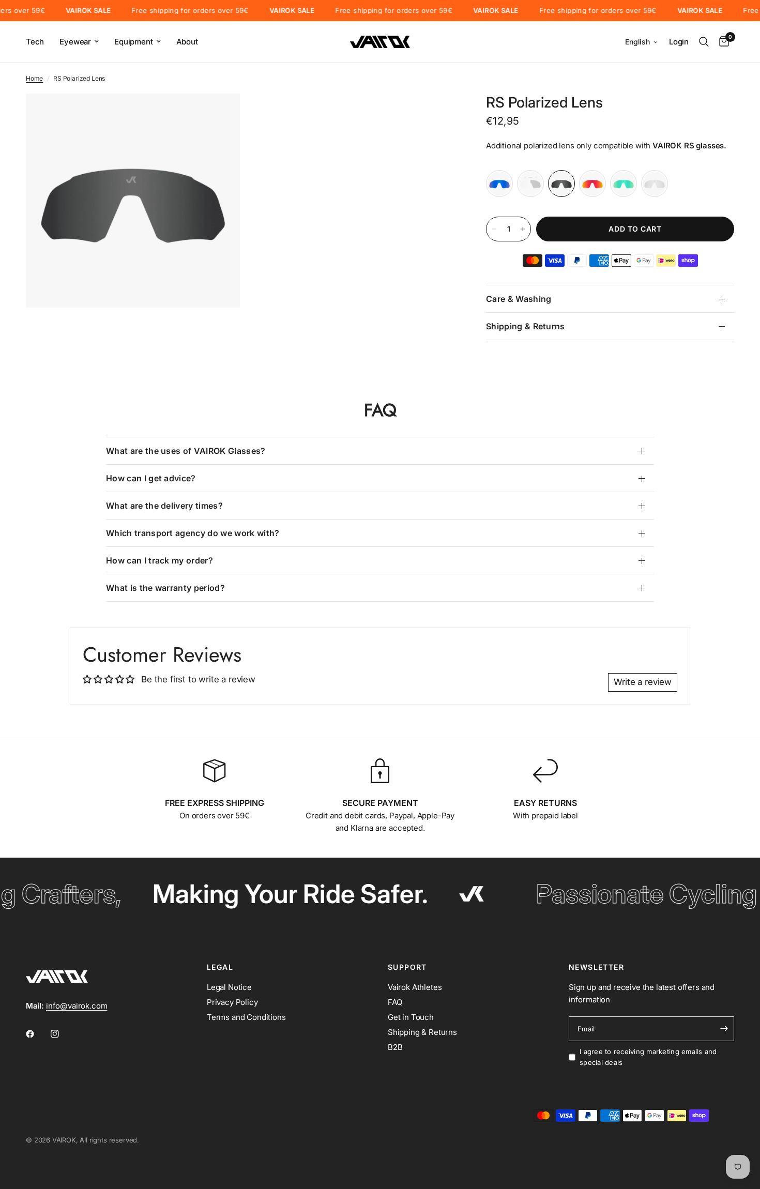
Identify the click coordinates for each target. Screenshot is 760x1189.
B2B (395, 1047)
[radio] (499, 183)
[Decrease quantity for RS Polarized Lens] (494, 229)
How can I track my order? (159, 560)
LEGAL (220, 967)
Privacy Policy (232, 1002)
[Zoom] (218, 115)
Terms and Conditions (246, 1017)
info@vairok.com (76, 1006)
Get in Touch (411, 1017)
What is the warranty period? (165, 588)
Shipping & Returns (525, 326)
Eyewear (75, 42)
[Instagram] (62, 1034)
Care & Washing (518, 299)
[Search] (704, 42)
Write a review (643, 682)
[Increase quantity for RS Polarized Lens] (522, 229)
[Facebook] (37, 1034)
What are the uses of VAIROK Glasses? (186, 451)
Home (34, 78)
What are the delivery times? (164, 505)
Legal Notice (229, 987)
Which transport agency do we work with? (192, 533)
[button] (642, 42)
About (187, 42)
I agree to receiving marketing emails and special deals (648, 1056)
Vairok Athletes (415, 987)
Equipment (133, 42)
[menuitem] (39, 42)
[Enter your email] (723, 1028)
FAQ (395, 1002)
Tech (35, 42)
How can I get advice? (151, 478)
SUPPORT (407, 967)
